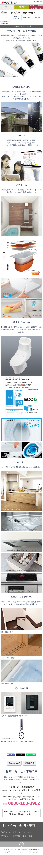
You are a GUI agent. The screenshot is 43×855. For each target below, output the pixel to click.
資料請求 (21, 7)
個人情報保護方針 (34, 849)
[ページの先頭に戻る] (21, 844)
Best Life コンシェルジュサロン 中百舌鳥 (36, 7)
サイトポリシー (8, 849)
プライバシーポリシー (21, 849)
